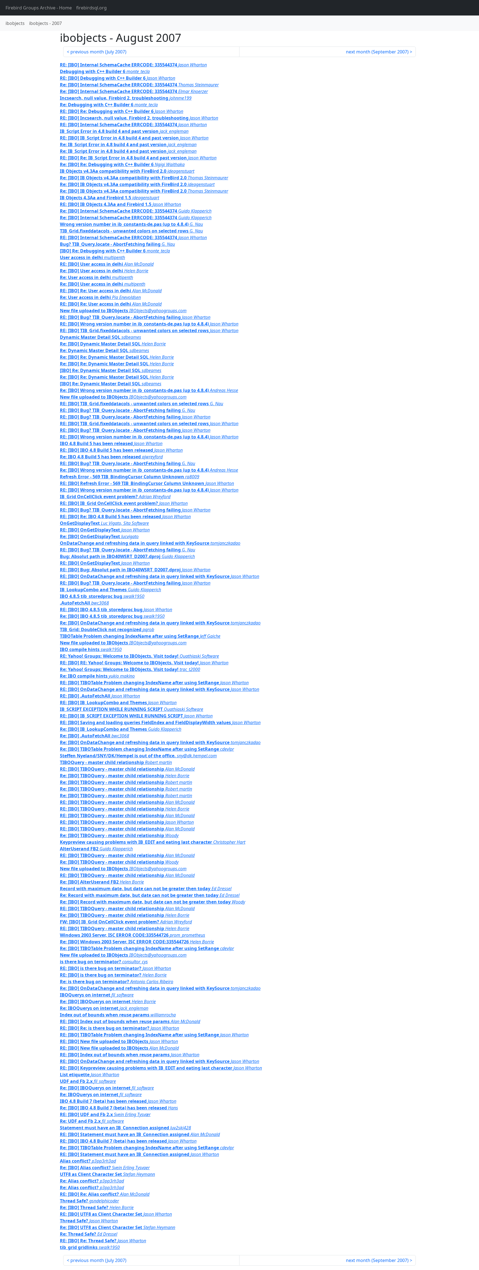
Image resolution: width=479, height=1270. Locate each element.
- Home (39, 8)
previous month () (98, 52)
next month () (377, 52)
